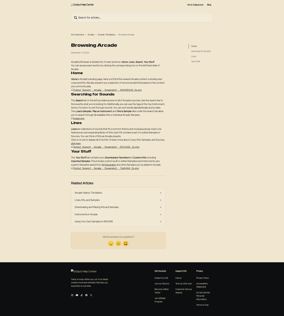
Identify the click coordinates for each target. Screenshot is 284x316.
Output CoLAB (161, 278)
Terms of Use (202, 305)
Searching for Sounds (201, 51)
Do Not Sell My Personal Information (203, 296)
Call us (178, 278)
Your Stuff (195, 61)
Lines (193, 56)
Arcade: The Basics (106, 34)
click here (76, 143)
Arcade (91, 34)
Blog (209, 5)
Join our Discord (162, 283)
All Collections (77, 34)
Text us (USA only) (183, 283)
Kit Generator (109, 164)
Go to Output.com (195, 5)
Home (194, 46)
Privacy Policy (202, 278)
